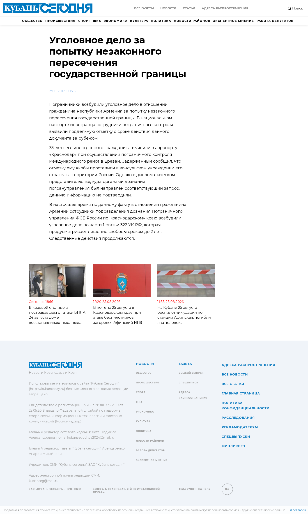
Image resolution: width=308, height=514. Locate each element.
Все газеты (144, 8)
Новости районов (192, 21)
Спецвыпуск (188, 382)
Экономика (115, 21)
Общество (32, 21)
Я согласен (298, 510)
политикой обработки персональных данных (118, 510)
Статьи (189, 8)
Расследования (238, 418)
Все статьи (233, 384)
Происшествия (60, 21)
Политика (161, 21)
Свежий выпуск (191, 372)
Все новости (235, 374)
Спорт (84, 21)
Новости (168, 8)
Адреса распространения (225, 8)
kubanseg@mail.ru (43, 481)
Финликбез (233, 446)
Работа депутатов (275, 21)
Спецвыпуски (236, 437)
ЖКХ (97, 21)
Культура (139, 21)
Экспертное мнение (233, 21)
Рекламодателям (240, 427)
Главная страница (241, 393)
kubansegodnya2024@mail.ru (90, 438)
